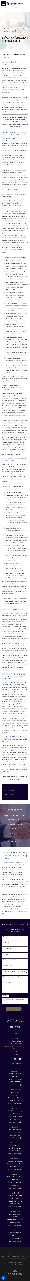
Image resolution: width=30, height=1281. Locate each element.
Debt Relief (15, 1038)
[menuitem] (15, 795)
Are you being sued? (9, 960)
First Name (6, 937)
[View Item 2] (15, 841)
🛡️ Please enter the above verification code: (13, 1000)
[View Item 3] (18, 841)
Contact (15, 1051)
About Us (15, 1036)
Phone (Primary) (7, 954)
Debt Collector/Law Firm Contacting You (14, 971)
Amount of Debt (7, 965)
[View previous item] (9, 842)
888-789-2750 (15, 1100)
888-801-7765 (15, 1027)
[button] (3, 1278)
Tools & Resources (15, 1043)
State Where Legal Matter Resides (13, 977)
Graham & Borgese (8, 157)
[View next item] (21, 842)
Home (15, 1033)
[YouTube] (15, 1059)
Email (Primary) (7, 948)
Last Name (6, 942)
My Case (15, 1054)
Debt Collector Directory (15, 1041)
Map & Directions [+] (15, 1085)
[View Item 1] (12, 841)
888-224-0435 (15, 1185)
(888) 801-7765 (15, 7)
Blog (15, 1049)
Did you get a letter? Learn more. (15, 1046)
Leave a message (8, 982)
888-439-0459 (15, 1204)
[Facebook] (10, 1059)
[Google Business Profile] (20, 1059)
